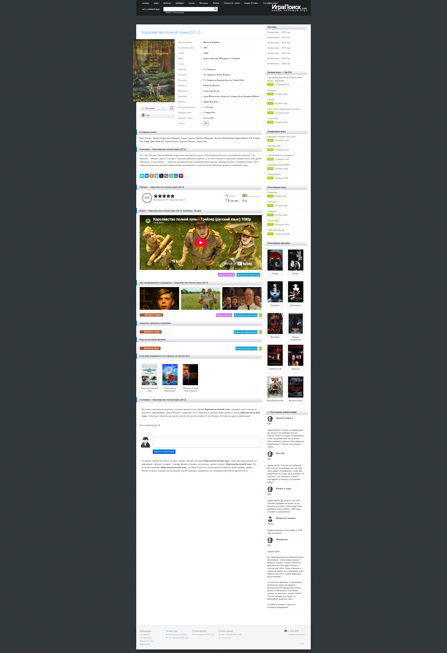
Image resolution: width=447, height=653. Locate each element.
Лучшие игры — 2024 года (278, 43)
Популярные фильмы (278, 243)
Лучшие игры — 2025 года (278, 37)
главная (145, 3)
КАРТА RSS (145, 644)
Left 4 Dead (274, 118)
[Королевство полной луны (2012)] (154, 70)
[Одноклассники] (151, 176)
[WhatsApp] (171, 176)
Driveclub (273, 202)
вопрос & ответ (251, 3)
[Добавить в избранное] (172, 108)
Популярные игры (276, 187)
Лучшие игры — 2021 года (278, 58)
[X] (161, 176)
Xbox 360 (280, 453)
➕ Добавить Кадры (151, 315)
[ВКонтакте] (147, 176)
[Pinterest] (181, 176)
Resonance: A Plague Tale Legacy (282, 137)
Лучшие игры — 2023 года (278, 48)
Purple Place (274, 221)
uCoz (302, 644)
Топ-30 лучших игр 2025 (176, 634)
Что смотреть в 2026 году (203, 634)
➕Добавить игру (150, 348)
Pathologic (273, 192)
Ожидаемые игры (276, 131)
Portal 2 (272, 100)
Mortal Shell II (275, 174)
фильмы (167, 3)
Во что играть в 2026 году (177, 638)
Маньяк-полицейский (295, 338)
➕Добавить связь (151, 332)
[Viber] (166, 176)
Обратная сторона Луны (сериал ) (190, 389)
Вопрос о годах (283, 488)
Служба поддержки (296, 634)
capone (270, 524)
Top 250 (288, 72)
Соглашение (145, 634)
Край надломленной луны (149, 389)
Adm (147, 115)
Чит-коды (203, 3)
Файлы (216, 3)
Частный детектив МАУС (279, 165)
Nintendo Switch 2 (284, 418)
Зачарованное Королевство (170, 389)
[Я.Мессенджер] (142, 176)
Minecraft (273, 211)
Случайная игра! (270, 3)
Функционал (282, 539)
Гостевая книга (146, 638)
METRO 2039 (274, 146)
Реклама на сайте (147, 641)
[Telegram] (156, 176)
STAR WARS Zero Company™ (281, 155)
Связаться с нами (232, 3)
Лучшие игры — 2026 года (278, 32)
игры (156, 3)
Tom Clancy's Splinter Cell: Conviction (284, 109)
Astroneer (273, 90)
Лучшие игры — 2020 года (278, 63)
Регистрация (178, 12)
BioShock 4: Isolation (286, 518)
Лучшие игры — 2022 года (278, 53)
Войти (168, 12)
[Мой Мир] (176, 176)
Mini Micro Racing (276, 230)
